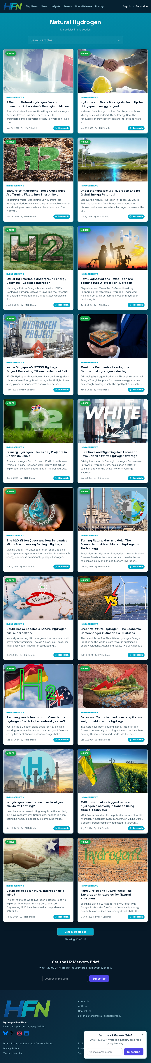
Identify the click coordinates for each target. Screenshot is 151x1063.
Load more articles (75, 931)
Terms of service (12, 1053)
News (44, 6)
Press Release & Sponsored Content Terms (28, 1043)
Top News (32, 6)
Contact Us (84, 1010)
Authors (82, 1006)
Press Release (83, 6)
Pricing (99, 6)
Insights (55, 6)
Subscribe (142, 6)
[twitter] (12, 1033)
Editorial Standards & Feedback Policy (99, 1015)
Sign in (127, 6)
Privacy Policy (11, 1048)
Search (68, 6)
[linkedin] (26, 1033)
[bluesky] (5, 1033)
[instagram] (19, 1033)
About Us (83, 1001)
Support (82, 1053)
